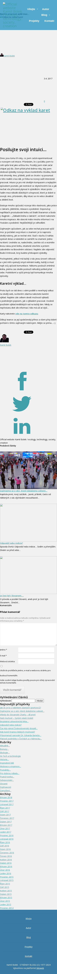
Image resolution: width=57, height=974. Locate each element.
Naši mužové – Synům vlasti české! (16, 718)
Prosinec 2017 (6, 801)
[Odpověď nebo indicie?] (28, 522)
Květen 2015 (6, 890)
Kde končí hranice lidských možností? (17, 731)
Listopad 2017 (6, 804)
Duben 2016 (6, 863)
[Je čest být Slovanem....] (28, 575)
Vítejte (31, 9)
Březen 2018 (6, 797)
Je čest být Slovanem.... (12, 595)
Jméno (3, 649)
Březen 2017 (6, 825)
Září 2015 (4, 887)
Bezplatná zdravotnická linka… (14, 721)
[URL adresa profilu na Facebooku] (22, 390)
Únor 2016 (5, 870)
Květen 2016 (6, 859)
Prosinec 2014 (6, 908)
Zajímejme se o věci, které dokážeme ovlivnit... (23, 490)
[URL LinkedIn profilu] (22, 436)
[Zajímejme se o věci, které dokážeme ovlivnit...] (28, 470)
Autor (45, 9)
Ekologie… (5, 752)
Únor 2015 (5, 901)
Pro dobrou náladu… (9, 773)
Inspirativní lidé (7, 763)
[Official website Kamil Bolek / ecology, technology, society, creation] (12, 15)
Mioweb (40, 968)
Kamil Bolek (9, 55)
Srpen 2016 (5, 849)
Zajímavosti (5, 787)
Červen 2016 (6, 856)
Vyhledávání (5, 700)
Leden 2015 (5, 904)
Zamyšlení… (5, 790)
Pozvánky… (5, 769)
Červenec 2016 (7, 852)
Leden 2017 (5, 832)
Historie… (4, 759)
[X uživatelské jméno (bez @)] (22, 413)
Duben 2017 (6, 821)
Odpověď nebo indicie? (11, 543)
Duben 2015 (6, 894)
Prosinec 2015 (6, 877)
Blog (44, 14)
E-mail (3, 655)
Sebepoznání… (7, 780)
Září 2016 (4, 845)
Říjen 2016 (5, 842)
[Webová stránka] (22, 367)
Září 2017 (4, 811)
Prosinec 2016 (6, 835)
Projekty (34, 20)
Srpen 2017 (5, 814)
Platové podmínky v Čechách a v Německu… (21, 738)
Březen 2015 (6, 897)
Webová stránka (7, 661)
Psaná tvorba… (7, 776)
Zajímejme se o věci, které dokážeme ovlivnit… (22, 711)
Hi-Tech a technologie (10, 756)
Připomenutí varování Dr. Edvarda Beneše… (20, 735)
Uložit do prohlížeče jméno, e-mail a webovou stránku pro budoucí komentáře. (25, 673)
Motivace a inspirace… (10, 766)
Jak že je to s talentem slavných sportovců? (20, 707)
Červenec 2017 (7, 818)
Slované (3, 783)
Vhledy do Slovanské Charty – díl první (18, 714)
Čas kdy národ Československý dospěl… (19, 728)
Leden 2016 (5, 873)
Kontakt (49, 20)
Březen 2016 (6, 866)
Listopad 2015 (6, 880)
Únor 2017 (5, 828)
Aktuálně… (5, 745)
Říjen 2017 (5, 807)
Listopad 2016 (6, 839)
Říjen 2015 (5, 883)
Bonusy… (4, 749)
